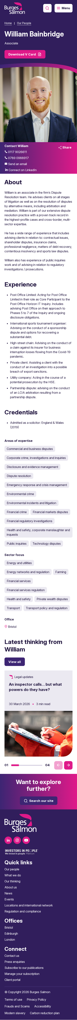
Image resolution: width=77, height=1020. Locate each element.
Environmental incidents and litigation (31, 503)
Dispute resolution (19, 476)
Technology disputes (47, 543)
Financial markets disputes (50, 512)
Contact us (11, 956)
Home (8, 23)
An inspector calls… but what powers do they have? (35, 687)
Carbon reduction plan (45, 1013)
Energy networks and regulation (28, 572)
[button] (15, 765)
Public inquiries (17, 543)
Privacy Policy (36, 1000)
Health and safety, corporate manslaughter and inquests (38, 532)
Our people (11, 869)
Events (9, 899)
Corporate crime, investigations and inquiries (36, 458)
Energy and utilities (19, 563)
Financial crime (17, 512)
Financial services (19, 581)
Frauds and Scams (17, 1006)
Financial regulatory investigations (29, 521)
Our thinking (12, 881)
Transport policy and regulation (46, 608)
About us (10, 887)
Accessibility (42, 1006)
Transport (13, 608)
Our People (24, 23)
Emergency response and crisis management (37, 485)
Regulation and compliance (22, 911)
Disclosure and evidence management (32, 467)
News (8, 893)
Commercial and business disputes (30, 449)
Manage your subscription (21, 974)
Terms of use (13, 1000)
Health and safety (19, 599)
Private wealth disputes (52, 599)
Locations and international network (28, 905)
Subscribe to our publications (24, 968)
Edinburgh (11, 934)
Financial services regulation (26, 590)
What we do (12, 875)
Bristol (8, 928)
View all (14, 662)
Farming (60, 572)
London (9, 940)
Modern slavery (14, 1013)
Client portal (12, 980)
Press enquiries (14, 962)
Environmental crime (20, 494)
